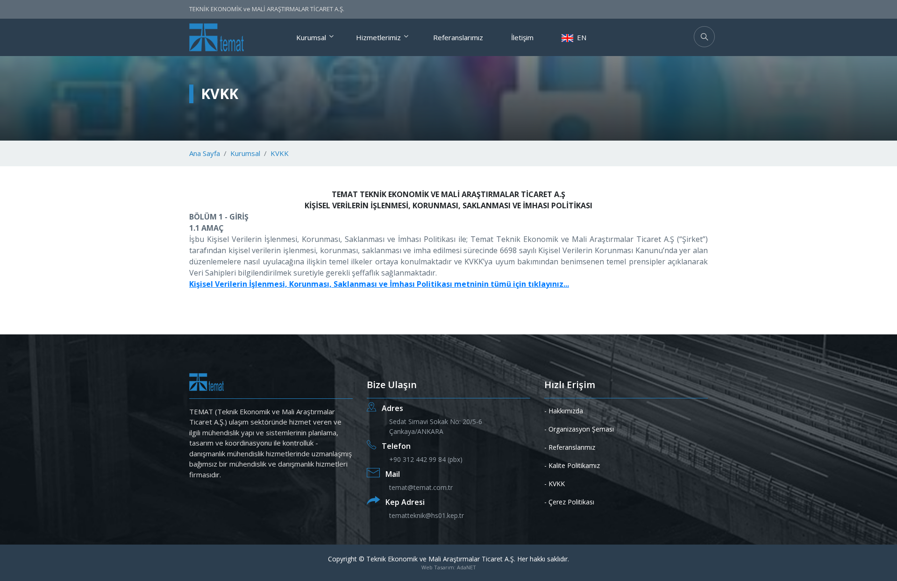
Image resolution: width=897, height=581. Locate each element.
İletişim (522, 37)
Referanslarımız (458, 37)
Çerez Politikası (571, 501)
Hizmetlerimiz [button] (378, 37)
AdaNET (466, 567)
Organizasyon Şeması (581, 429)
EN (580, 37)
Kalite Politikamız (574, 465)
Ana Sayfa (204, 153)
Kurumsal (245, 153)
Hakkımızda (565, 410)
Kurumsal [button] (311, 37)
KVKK (280, 153)
